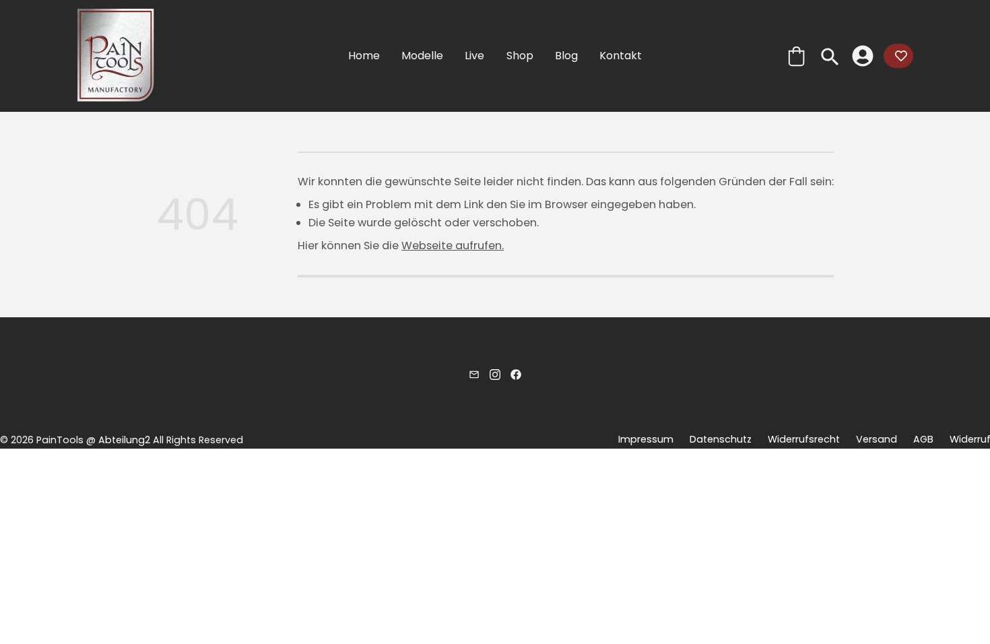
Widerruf (969, 439)
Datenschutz (720, 439)
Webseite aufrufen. (452, 245)
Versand (875, 439)
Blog (566, 55)
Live (474, 55)
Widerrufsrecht (803, 439)
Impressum (645, 439)
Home (364, 55)
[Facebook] (515, 373)
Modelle (422, 55)
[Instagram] (495, 373)
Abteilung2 (124, 440)
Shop (519, 55)
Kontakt (620, 55)
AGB (923, 439)
